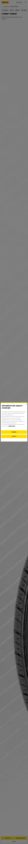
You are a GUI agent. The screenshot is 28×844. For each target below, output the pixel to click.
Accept (14, 436)
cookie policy (11, 426)
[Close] (26, 404)
